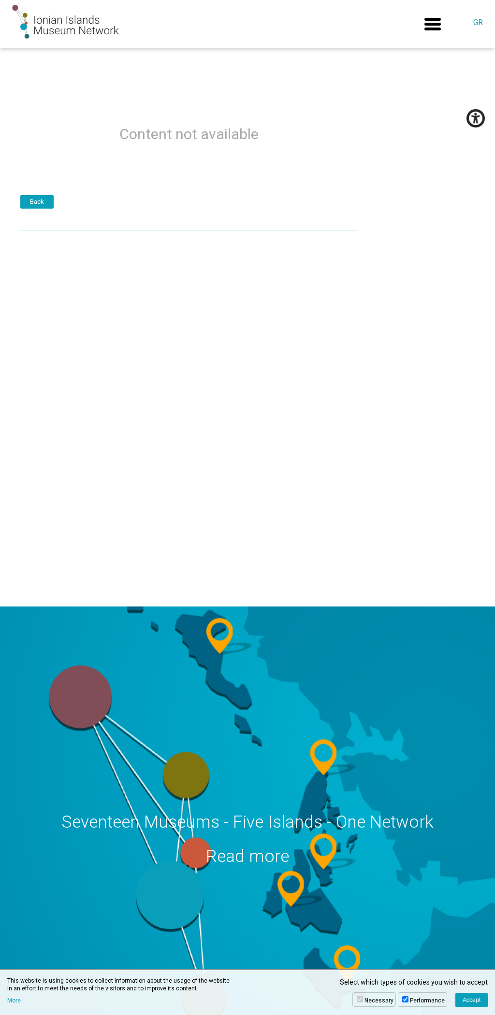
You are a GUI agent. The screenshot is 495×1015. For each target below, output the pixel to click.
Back (37, 201)
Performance (427, 1000)
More (14, 1000)
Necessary (378, 1000)
